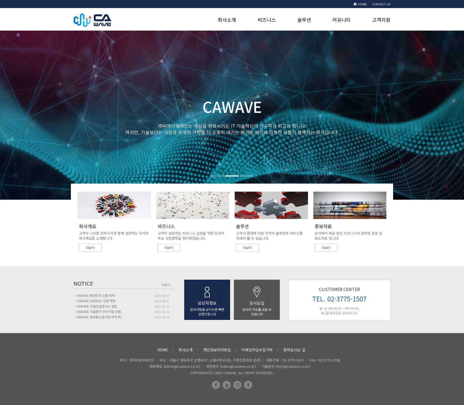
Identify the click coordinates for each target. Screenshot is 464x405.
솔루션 (304, 19)
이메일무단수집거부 (257, 349)
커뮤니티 (341, 19)
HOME (362, 4)
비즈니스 (267, 19)
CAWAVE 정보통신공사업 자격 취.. (99, 317)
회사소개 (227, 19)
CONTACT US (381, 4)
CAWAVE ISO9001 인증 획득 (96, 300)
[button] (23, 84)
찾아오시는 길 (294, 349)
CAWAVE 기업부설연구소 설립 (96, 306)
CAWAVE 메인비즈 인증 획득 (95, 295)
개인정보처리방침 (217, 349)
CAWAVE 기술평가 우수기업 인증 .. (99, 311)
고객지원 (381, 19)
